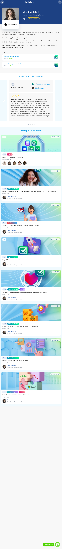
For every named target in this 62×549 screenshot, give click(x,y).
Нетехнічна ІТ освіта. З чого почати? (31, 150)
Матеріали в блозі (30, 131)
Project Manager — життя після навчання (31, 252)
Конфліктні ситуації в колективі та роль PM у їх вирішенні (31, 320)
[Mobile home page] (31, 2)
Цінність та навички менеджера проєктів (31, 354)
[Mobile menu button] (60, 2)
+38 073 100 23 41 (2, 2)
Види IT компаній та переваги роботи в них (31, 388)
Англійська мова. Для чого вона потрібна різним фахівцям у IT (31, 219)
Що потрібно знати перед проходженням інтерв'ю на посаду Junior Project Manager (31, 185)
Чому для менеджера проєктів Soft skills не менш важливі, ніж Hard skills (31, 285)
